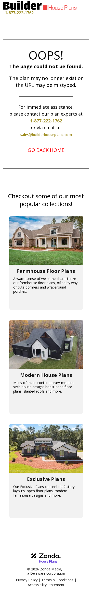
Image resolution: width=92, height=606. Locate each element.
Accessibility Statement (46, 584)
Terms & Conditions (57, 580)
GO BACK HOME (46, 150)
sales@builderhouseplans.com (46, 134)
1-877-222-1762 (19, 12)
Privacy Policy (27, 580)
